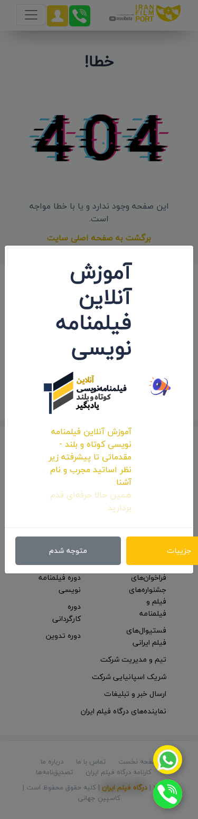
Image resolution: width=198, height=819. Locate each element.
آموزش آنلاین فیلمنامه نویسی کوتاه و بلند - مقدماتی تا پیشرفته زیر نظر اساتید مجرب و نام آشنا (90, 456)
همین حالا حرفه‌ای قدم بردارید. (90, 501)
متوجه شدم (68, 550)
